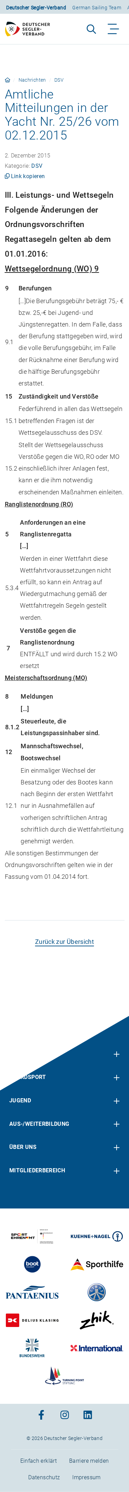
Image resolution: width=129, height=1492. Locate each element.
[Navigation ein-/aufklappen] (114, 29)
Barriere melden (89, 1461)
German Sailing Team (96, 7)
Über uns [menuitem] (22, 1147)
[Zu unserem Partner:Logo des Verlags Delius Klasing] (32, 1320)
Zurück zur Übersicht (64, 941)
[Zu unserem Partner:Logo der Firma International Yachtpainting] (97, 1348)
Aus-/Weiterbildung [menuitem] (39, 1124)
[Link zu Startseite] (7, 80)
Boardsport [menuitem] (27, 1077)
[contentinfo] (64, 1254)
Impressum (86, 1477)
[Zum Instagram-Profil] (65, 1415)
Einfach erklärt (38, 1461)
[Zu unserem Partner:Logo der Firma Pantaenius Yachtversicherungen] (32, 1292)
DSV (59, 80)
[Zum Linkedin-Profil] (88, 1415)
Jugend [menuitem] (20, 1100)
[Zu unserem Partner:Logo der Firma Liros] (97, 1292)
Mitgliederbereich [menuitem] (37, 1170)
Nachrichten (32, 80)
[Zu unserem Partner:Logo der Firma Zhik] (97, 1320)
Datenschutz (44, 1477)
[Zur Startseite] (30, 29)
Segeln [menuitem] (19, 1054)
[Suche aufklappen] (91, 29)
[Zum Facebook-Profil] (41, 1415)
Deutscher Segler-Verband (36, 7)
